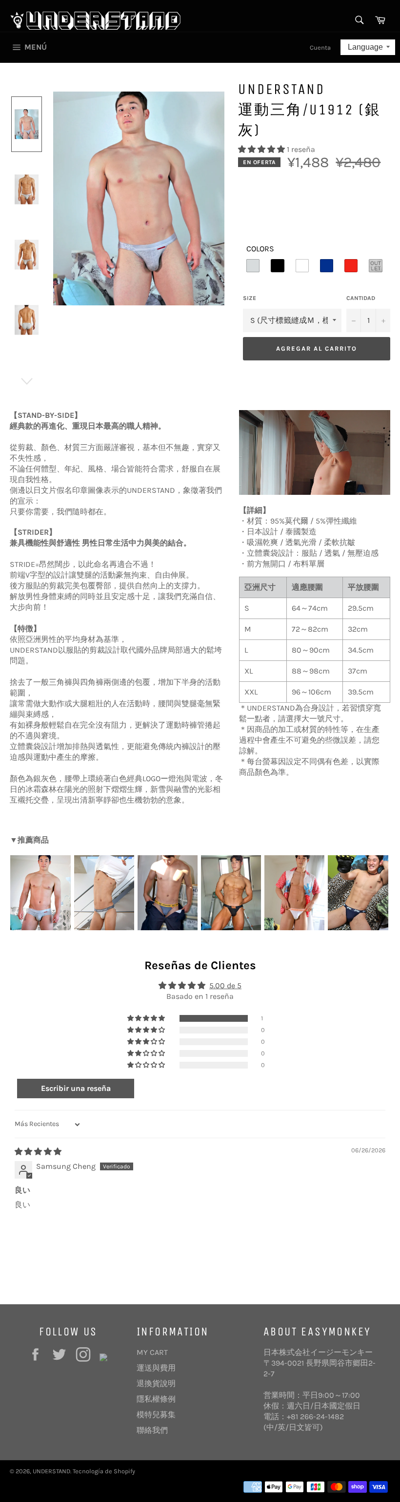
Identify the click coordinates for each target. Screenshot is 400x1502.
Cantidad (360, 298)
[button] (262, 149)
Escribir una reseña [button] (76, 1088)
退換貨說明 (156, 1383)
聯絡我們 (152, 1430)
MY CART (152, 1352)
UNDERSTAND (51, 1471)
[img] (38, 1151)
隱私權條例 (156, 1399)
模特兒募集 (156, 1414)
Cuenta (320, 47)
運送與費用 (156, 1367)
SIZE (249, 298)
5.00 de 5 (225, 985)
